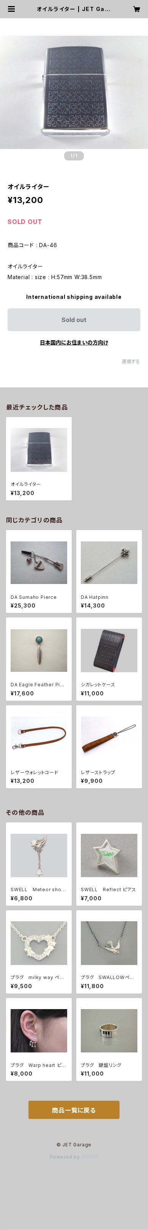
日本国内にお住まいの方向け (74, 342)
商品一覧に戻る (74, 1110)
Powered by (66, 1157)
